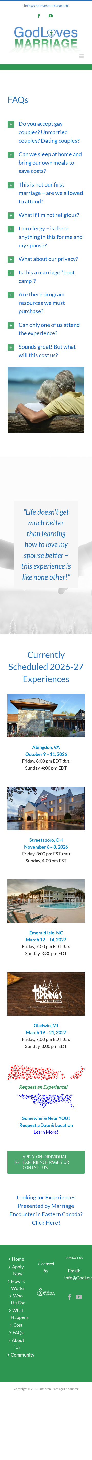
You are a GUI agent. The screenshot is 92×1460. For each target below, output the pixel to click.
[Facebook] (70, 1297)
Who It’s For (18, 1299)
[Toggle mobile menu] (81, 56)
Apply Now (18, 1270)
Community (18, 1355)
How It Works (18, 1284)
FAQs (18, 1332)
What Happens (18, 1313)
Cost (18, 1325)
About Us (18, 1343)
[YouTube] (79, 1297)
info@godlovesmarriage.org (46, 5)
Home (18, 1259)
